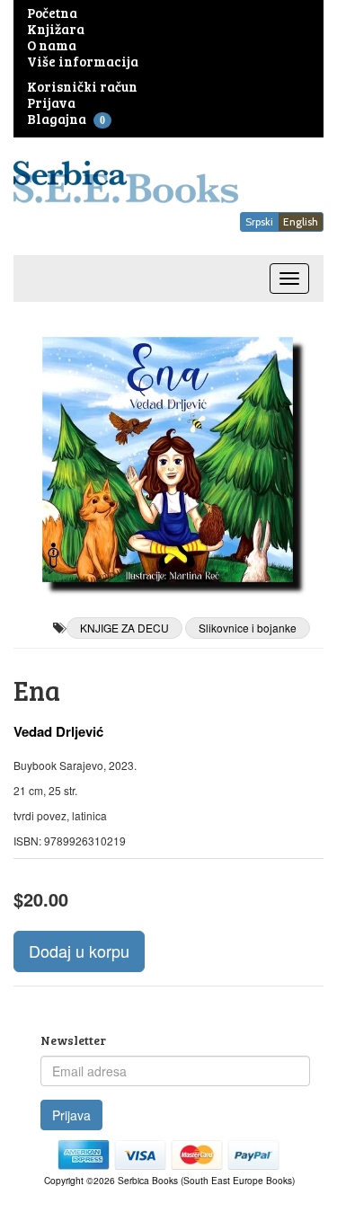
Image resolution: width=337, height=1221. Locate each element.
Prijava (71, 1115)
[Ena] (168, 459)
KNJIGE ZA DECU (124, 627)
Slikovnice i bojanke (248, 627)
